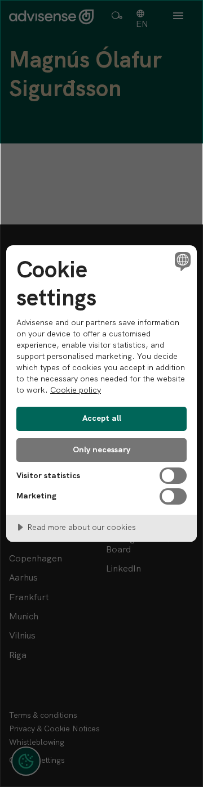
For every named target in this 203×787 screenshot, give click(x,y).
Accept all (101, 418)
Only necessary (101, 449)
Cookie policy (75, 390)
